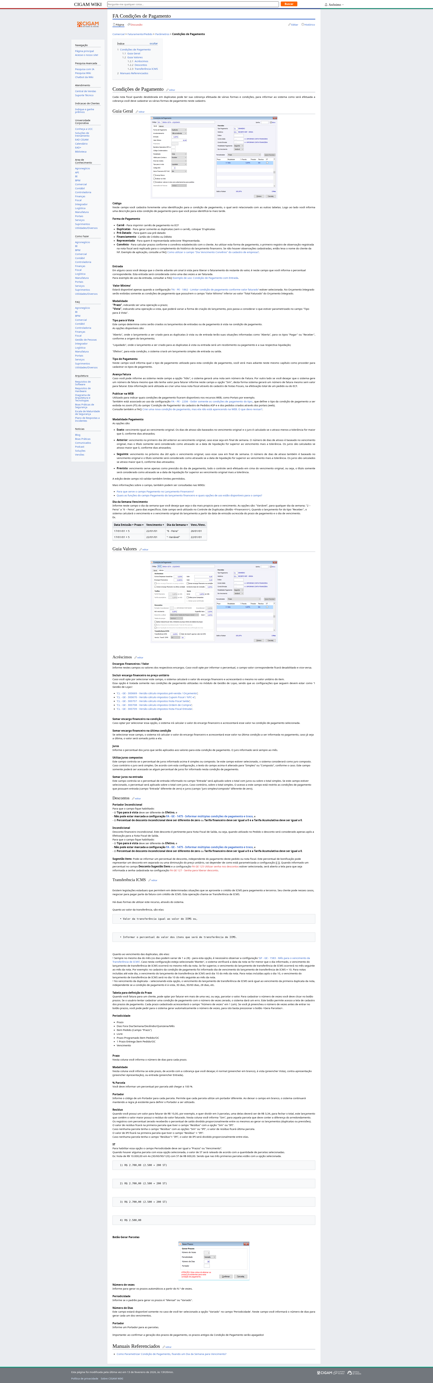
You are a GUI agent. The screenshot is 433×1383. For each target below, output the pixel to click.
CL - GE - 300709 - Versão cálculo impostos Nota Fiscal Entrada (154, 708)
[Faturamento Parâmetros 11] (214, 601)
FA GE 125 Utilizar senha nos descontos (215, 866)
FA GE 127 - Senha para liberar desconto (194, 870)
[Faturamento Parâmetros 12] (213, 1260)
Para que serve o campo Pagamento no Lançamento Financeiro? (155, 491)
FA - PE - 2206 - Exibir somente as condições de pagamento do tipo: (212, 401)
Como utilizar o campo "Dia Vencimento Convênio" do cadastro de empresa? (213, 252)
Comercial (118, 34)
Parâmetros (162, 34)
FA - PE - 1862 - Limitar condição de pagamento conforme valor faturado (215, 289)
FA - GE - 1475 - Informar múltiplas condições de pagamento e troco (209, 816)
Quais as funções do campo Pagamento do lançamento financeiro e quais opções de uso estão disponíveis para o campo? (189, 495)
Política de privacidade (84, 1378)
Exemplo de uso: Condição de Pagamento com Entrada (205, 277)
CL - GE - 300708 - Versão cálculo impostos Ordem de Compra (154, 705)
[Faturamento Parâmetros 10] (214, 157)
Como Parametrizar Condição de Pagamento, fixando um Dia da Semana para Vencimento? (171, 1354)
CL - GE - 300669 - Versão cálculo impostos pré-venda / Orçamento (157, 693)
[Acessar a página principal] (88, 24)
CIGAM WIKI (88, 4)
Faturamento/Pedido (140, 34)
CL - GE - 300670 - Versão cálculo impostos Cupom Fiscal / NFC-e (155, 697)
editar (172, 89)
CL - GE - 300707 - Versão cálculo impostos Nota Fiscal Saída (153, 701)
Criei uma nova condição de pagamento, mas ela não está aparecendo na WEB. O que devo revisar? (202, 409)
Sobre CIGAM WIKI (112, 1378)
